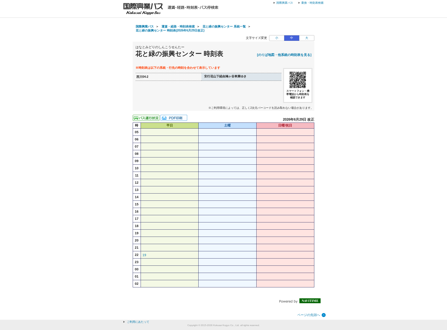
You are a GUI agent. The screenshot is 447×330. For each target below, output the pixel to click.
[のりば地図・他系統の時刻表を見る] (284, 55)
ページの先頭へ (308, 315)
